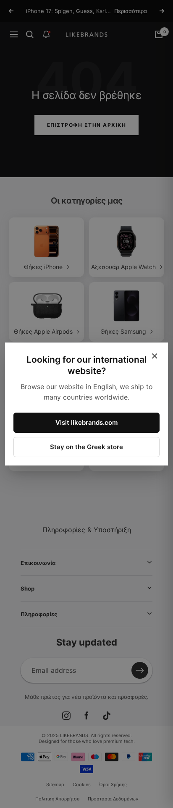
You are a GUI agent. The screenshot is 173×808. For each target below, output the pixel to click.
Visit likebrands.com (86, 422)
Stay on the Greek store (86, 447)
